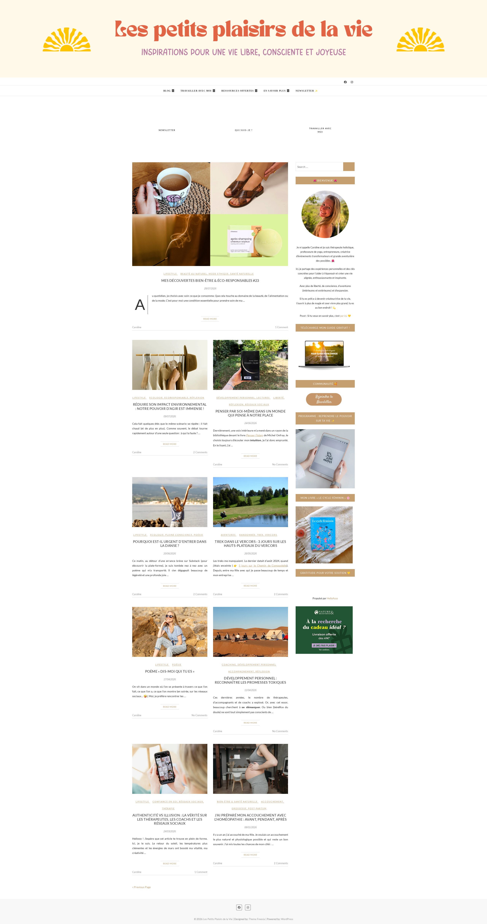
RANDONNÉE (247, 535)
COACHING (229, 664)
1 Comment (281, 327)
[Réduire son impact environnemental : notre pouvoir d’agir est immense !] (169, 365)
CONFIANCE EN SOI (165, 801)
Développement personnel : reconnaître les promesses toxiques (250, 680)
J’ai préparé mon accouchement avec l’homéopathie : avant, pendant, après (250, 817)
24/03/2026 (170, 831)
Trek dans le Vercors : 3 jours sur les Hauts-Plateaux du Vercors (250, 543)
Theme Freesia (257, 919)
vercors (271, 535)
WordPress (287, 919)
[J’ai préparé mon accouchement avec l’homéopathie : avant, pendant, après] (250, 769)
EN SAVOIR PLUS (275, 90)
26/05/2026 (250, 553)
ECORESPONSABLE (176, 397)
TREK (260, 535)
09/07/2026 (170, 416)
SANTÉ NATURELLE (242, 273)
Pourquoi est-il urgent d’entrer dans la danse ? (170, 543)
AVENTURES (228, 535)
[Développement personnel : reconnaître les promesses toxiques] (250, 632)
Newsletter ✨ (307, 90)
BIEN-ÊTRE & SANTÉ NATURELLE (237, 801)
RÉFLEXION (197, 397)
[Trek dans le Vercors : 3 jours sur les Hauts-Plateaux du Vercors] (250, 502)
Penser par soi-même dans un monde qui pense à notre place (251, 413)
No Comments (280, 464)
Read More (210, 319)
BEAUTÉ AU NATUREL (194, 273)
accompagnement (241, 671)
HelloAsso (332, 598)
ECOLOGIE (156, 397)
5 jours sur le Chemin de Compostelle (263, 565)
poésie (198, 535)
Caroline (136, 327)
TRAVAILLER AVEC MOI (196, 90)
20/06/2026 (170, 553)
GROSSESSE (239, 808)
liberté (278, 397)
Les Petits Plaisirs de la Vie (158, 88)
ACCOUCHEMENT (272, 801)
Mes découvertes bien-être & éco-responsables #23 (210, 280)
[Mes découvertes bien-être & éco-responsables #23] (210, 214)
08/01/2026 (250, 827)
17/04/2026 (170, 679)
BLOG (167, 90)
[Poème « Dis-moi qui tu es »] (169, 632)
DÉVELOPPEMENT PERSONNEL (235, 397)
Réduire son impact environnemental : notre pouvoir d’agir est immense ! (170, 406)
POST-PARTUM (257, 808)
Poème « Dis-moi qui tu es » (170, 671)
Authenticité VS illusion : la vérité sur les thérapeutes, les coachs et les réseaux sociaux (169, 819)
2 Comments (200, 452)
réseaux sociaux (257, 404)
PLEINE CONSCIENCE (178, 535)
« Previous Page (141, 887)
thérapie (168, 808)
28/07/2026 (210, 288)
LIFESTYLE (170, 273)
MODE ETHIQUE (219, 273)
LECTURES (263, 397)
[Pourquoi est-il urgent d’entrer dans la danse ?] (169, 502)
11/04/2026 (250, 690)
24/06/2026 (250, 423)
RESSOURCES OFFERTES (237, 90)
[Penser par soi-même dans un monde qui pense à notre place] (250, 365)
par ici (343, 315)
